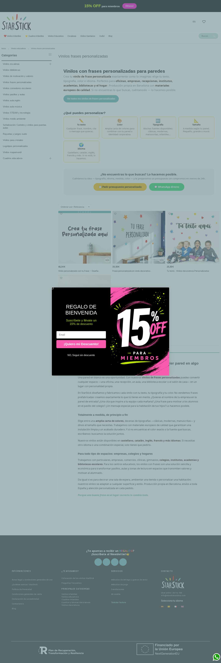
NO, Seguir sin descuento (81, 355)
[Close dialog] (52, 288)
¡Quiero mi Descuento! (81, 344)
